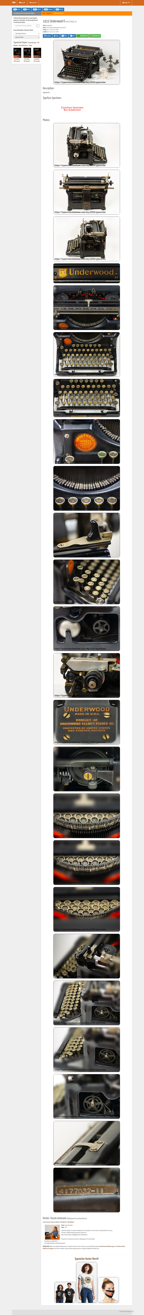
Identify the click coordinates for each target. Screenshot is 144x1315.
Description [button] (48, 36)
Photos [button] (64, 36)
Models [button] (27, 9)
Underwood (48, 13)
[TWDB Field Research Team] (108, 1290)
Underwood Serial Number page (107, 1246)
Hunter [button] (57, 36)
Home (44, 13)
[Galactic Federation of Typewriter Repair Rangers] (86, 1282)
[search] (26, 33)
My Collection (63, 1222)
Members (126, 2)
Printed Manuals (32, 42)
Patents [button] (59, 9)
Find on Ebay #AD (83, 36)
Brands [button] (17, 9)
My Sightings (71, 1222)
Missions (33, 2)
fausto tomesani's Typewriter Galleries (51, 1222)
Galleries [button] (37, 9)
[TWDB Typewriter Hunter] (64, 1292)
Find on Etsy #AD (96, 36)
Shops (30, 45)
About (22, 2)
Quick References (23, 45)
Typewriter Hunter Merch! (87, 1258)
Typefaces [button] (49, 9)
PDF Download (17, 61)
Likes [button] (73, 36)
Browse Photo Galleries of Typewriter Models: (23, 30)
